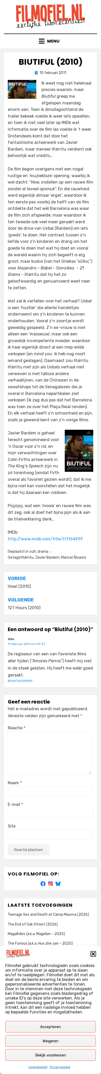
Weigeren (50, 1041)
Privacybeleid (60, 1067)
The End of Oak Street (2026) (33, 924)
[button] (93, 953)
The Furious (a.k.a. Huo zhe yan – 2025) (40, 943)
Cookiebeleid (37, 1067)
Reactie (16, 727)
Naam (15, 782)
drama (43, 551)
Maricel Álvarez (73, 557)
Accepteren (50, 1027)
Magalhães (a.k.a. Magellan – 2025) (36, 934)
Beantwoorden (20, 681)
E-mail (15, 804)
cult (32, 551)
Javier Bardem (47, 557)
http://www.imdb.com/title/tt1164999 (45, 538)
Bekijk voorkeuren (50, 1055)
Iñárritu (27, 557)
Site (12, 826)
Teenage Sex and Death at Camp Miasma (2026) (48, 914)
